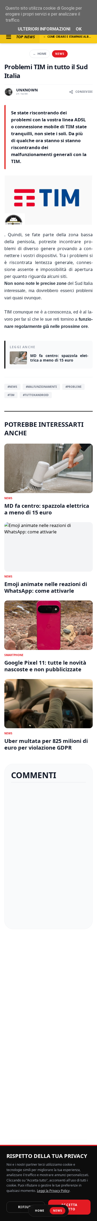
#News (12, 387)
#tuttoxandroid (35, 395)
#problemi (73, 387)
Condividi (84, 92)
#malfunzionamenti (41, 387)
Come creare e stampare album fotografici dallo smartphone (70, 36)
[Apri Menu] (8, 37)
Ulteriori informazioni (44, 29)
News (59, 54)
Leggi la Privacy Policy (53, 1190)
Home (39, 54)
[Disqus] (48, 855)
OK (79, 29)
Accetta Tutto (69, 1207)
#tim (11, 395)
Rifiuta (25, 1207)
